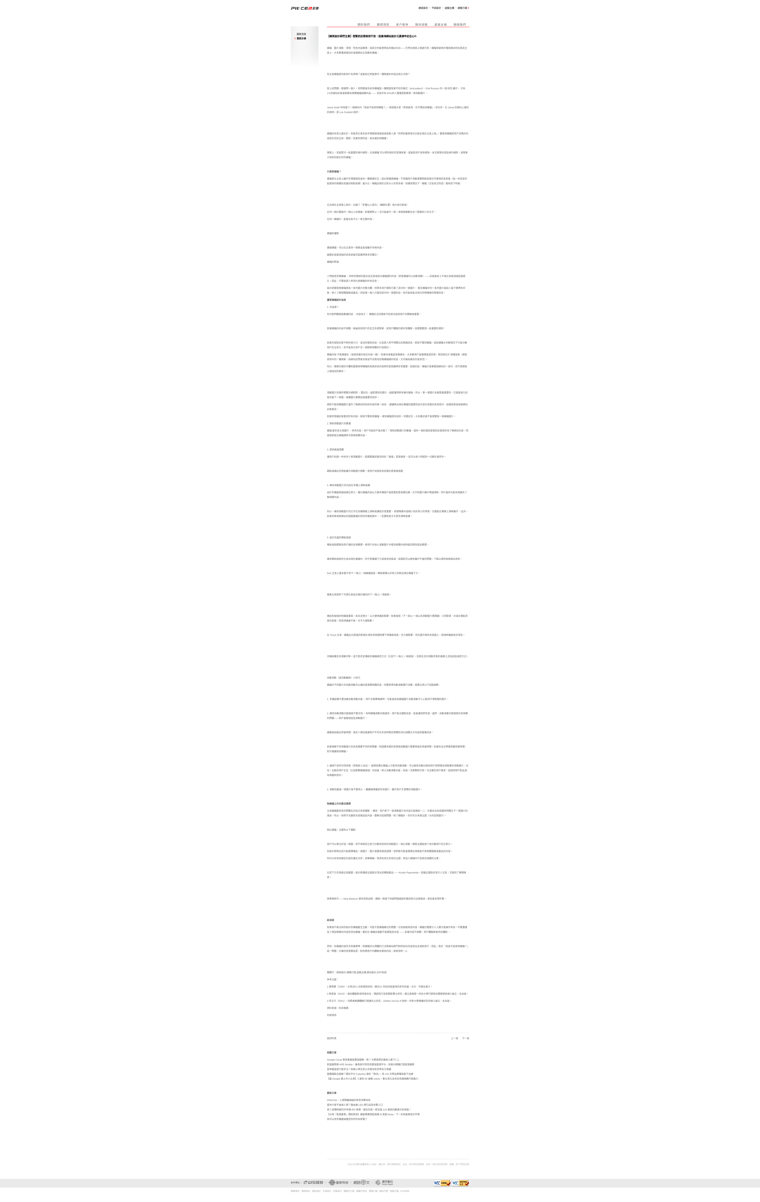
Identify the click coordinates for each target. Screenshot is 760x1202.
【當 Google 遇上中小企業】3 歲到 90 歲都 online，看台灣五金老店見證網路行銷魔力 (372, 1078)
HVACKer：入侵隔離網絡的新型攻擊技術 (348, 1100)
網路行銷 (351, 972)
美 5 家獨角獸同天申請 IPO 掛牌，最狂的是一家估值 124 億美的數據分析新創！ (369, 1109)
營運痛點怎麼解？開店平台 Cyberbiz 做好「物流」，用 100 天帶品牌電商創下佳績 (370, 1074)
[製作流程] (421, 26)
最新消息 (301, 34)
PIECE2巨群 (354, 1164)
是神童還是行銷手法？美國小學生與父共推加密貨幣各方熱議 (359, 1069)
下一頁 (465, 1038)
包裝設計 (337, 1191)
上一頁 (454, 1038)
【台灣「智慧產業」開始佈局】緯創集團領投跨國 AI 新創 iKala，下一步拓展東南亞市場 (373, 1114)
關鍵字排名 (361, 1191)
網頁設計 (341, 972)
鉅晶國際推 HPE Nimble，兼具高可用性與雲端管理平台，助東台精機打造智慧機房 (370, 1064)
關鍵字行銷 (349, 1191)
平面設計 (327, 1191)
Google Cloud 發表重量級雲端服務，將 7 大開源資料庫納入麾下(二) (363, 1059)
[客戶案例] (402, 26)
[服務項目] (383, 26)
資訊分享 (301, 38)
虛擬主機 (361, 972)
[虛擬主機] (440, 26)
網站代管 (383, 1191)
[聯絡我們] (459, 26)
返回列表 (331, 1038)
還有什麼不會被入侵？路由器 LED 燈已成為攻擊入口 (355, 1105)
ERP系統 (382, 972)
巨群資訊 (331, 1015)
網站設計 (371, 972)
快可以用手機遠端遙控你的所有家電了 (347, 1119)
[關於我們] (363, 26)
